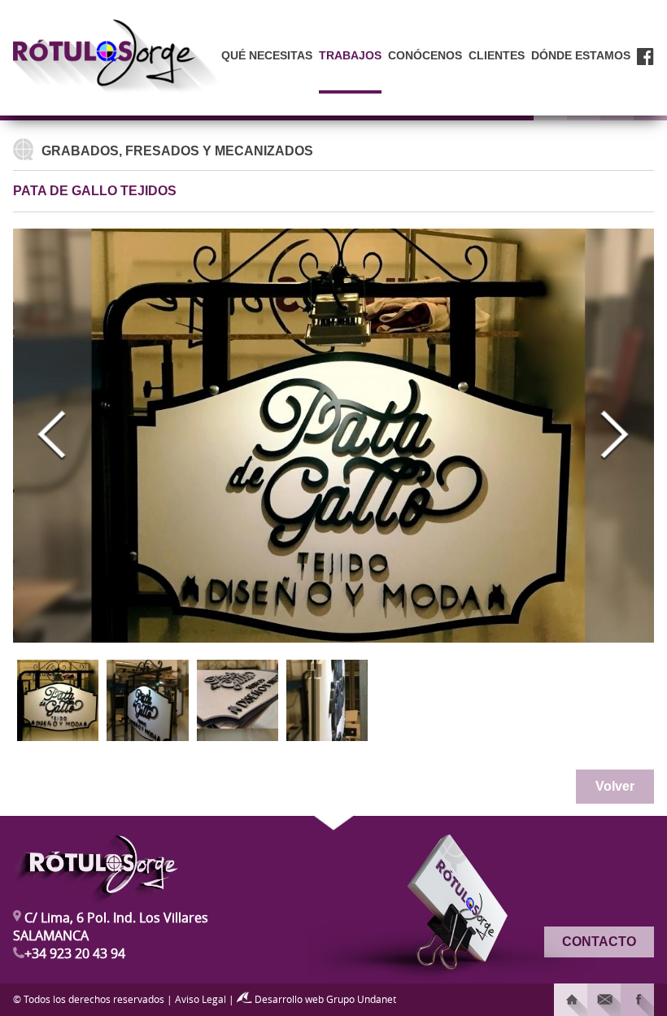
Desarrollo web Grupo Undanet (324, 998)
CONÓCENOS (425, 55)
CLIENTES (497, 55)
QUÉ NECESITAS (266, 55)
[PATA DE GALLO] (57, 700)
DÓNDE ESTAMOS (580, 55)
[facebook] (637, 999)
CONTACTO (599, 941)
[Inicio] (570, 999)
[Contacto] (604, 999)
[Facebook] (645, 75)
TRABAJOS (350, 55)
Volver (614, 786)
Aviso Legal (200, 998)
